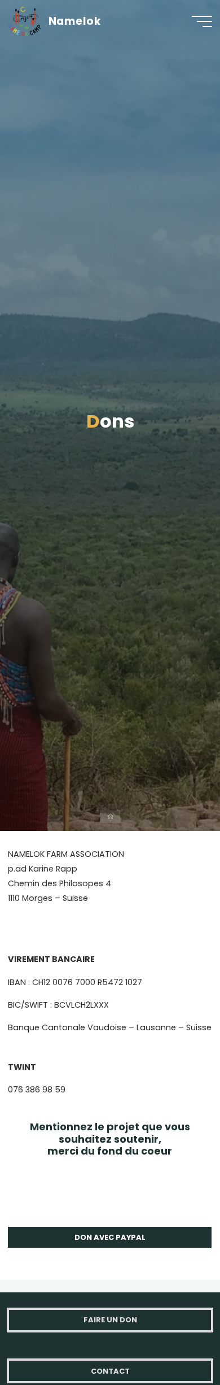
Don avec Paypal (110, 1237)
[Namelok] (24, 21)
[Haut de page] (176, 1341)
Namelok (75, 21)
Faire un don (110, 1319)
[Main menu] (202, 21)
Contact (110, 1371)
